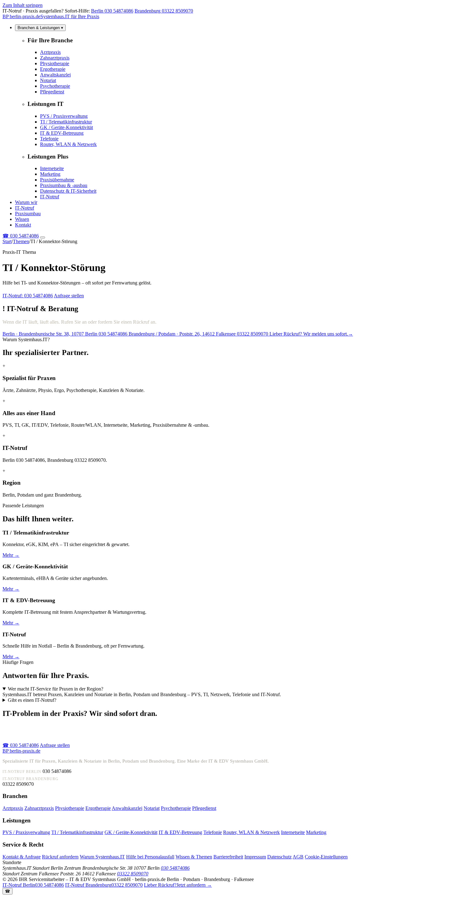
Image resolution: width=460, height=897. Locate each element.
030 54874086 (21, 235)
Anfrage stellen (69, 295)
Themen (21, 241)
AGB (298, 856)
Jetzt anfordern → (178, 885)
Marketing (50, 174)
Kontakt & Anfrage (22, 856)
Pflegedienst (52, 91)
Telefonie (49, 138)
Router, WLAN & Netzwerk (68, 144)
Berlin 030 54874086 (112, 10)
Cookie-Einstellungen (326, 856)
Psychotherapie (55, 86)
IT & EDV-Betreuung (62, 133)
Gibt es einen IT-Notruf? (32, 700)
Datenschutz (279, 856)
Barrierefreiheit (228, 856)
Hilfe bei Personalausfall (150, 856)
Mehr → (11, 555)
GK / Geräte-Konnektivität (66, 127)
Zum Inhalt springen (23, 5)
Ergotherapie (52, 69)
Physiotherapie (54, 63)
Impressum (255, 856)
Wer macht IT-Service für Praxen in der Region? (55, 688)
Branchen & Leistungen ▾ (40, 27)
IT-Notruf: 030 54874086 (28, 295)
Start (7, 241)
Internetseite (52, 168)
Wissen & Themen (194, 856)
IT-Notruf (49, 196)
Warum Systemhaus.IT (102, 856)
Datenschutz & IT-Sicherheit (68, 191)
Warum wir (26, 202)
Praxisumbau (28, 213)
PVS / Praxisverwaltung (64, 116)
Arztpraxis (50, 52)
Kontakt (23, 224)
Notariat (48, 80)
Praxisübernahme (57, 179)
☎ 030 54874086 (21, 745)
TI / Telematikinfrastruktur (66, 121)
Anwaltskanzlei (55, 74)
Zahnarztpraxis (54, 57)
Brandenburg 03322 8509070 (164, 10)
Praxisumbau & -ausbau (63, 185)
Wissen (22, 219)
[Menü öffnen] (42, 237)
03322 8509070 (132, 873)
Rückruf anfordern (60, 856)
